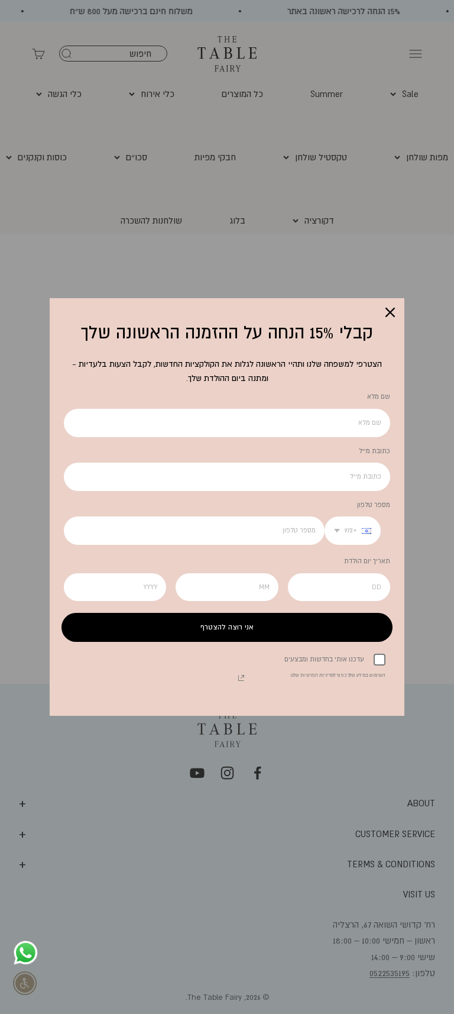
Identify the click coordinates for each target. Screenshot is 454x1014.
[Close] (390, 312)
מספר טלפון (373, 504)
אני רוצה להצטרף (227, 627)
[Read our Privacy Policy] (241, 678)
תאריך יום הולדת (367, 560)
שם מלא (378, 396)
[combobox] (353, 530)
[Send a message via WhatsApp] (26, 953)
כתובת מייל (374, 450)
